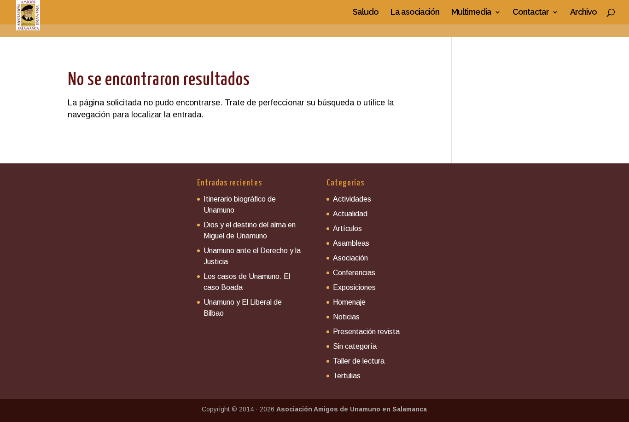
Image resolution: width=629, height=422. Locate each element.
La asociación (414, 13)
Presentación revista (366, 331)
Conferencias (354, 273)
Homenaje (349, 302)
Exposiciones (354, 287)
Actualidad (350, 214)
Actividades (352, 199)
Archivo (583, 13)
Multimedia (471, 13)
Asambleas (351, 243)
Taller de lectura (358, 361)
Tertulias (347, 376)
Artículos (347, 228)
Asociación (350, 258)
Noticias (346, 317)
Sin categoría (355, 346)
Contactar (531, 13)
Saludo (366, 13)
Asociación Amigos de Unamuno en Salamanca (351, 409)
